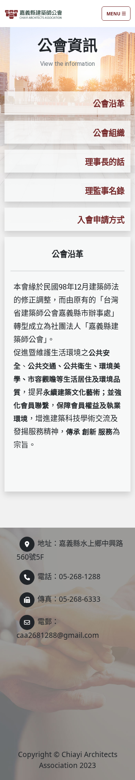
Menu (113, 13)
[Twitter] (27, 544)
